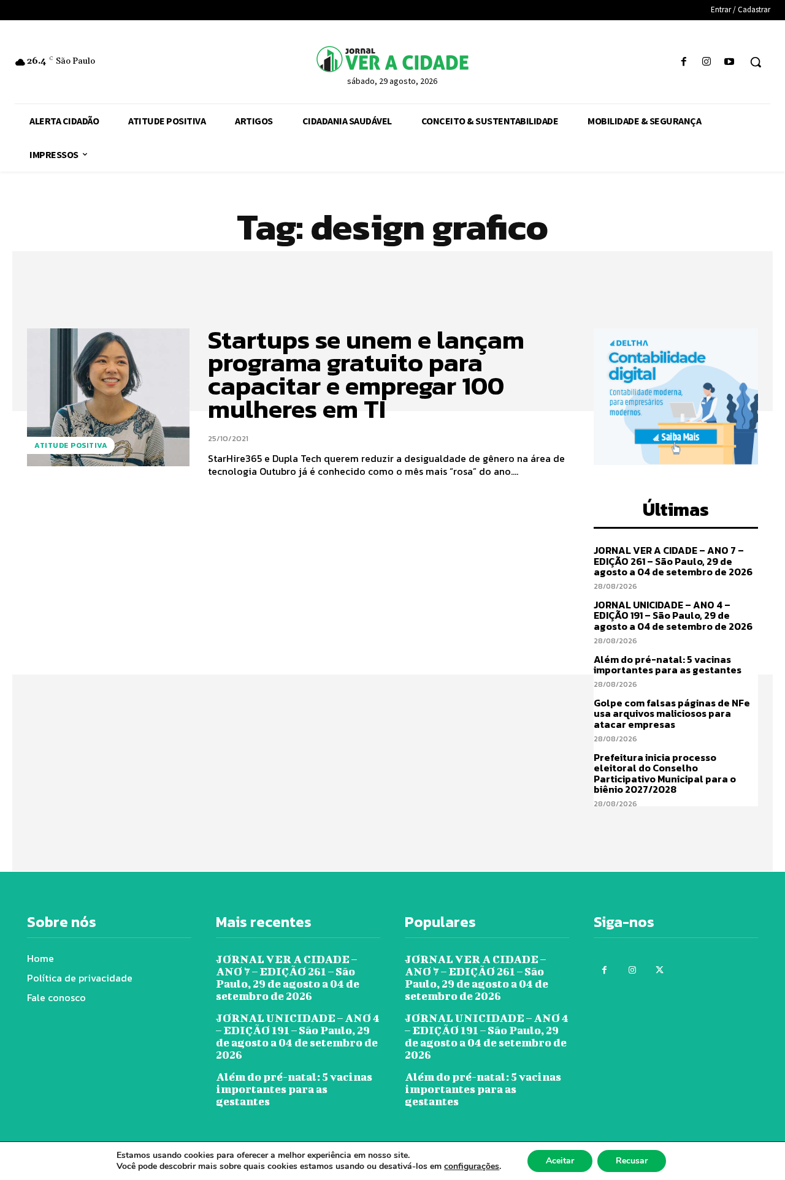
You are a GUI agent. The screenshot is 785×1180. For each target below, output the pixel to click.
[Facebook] (683, 62)
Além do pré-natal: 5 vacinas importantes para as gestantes (667, 665)
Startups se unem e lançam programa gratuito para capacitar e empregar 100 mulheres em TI (366, 374)
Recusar (632, 1161)
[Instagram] (707, 62)
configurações (471, 1166)
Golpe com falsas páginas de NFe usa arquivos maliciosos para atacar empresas (672, 713)
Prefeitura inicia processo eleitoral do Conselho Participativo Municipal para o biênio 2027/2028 (665, 773)
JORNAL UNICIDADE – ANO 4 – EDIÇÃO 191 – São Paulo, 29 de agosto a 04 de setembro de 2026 (673, 615)
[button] (755, 62)
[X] (659, 970)
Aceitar (560, 1161)
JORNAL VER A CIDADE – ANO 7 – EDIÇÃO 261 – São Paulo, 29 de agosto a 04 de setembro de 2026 (673, 561)
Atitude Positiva (70, 445)
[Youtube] (729, 62)
